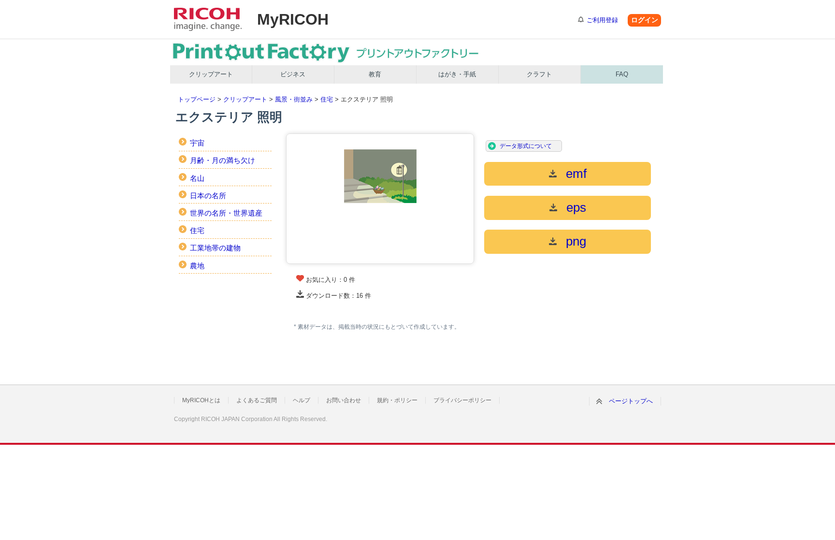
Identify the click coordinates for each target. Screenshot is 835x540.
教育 (375, 74)
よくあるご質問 (256, 400)
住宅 (326, 99)
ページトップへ (631, 401)
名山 (197, 178)
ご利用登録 (602, 20)
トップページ (197, 99)
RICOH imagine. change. (208, 19)
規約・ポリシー (397, 400)
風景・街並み (294, 99)
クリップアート (211, 74)
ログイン (644, 20)
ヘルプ (301, 400)
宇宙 (197, 143)
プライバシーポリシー (462, 400)
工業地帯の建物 (215, 248)
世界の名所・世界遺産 (226, 213)
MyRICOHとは (201, 400)
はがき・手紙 (457, 74)
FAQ (622, 74)
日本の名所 (208, 195)
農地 (197, 266)
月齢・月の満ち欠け (222, 160)
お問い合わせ (343, 400)
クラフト (539, 74)
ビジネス (292, 74)
